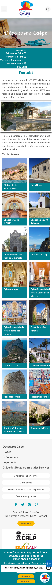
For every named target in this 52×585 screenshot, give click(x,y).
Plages (7, 451)
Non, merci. (26, 581)
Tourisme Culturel (14, 56)
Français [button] (25, 523)
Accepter (26, 576)
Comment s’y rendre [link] (26, 496)
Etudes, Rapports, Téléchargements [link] (26, 489)
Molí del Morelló (12, 396)
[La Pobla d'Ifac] (14, 350)
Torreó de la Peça (39, 428)
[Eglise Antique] (14, 274)
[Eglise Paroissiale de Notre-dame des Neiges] (14, 312)
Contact (42, 516)
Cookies (34, 512)
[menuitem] (26, 447)
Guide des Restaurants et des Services (26, 467)
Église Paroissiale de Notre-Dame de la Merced (41, 292)
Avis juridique (20, 512)
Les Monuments (15, 63)
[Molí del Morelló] (14, 382)
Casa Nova (36, 185)
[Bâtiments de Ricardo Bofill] (14, 170)
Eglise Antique (11, 289)
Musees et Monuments (11, 60)
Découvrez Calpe (14, 53)
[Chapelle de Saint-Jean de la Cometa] (14, 239)
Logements (10, 462)
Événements (10, 457)
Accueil (19, 50)
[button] (48, 9)
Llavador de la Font (40, 365)
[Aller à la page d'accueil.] (26, 9)
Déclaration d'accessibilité (20, 516)
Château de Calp (39, 254)
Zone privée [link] (26, 482)
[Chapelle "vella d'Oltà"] (14, 205)
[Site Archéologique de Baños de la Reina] (14, 413)
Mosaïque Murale (40, 396)
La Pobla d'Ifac (11, 365)
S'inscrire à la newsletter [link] (26, 475)
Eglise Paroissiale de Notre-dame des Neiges (14, 330)
